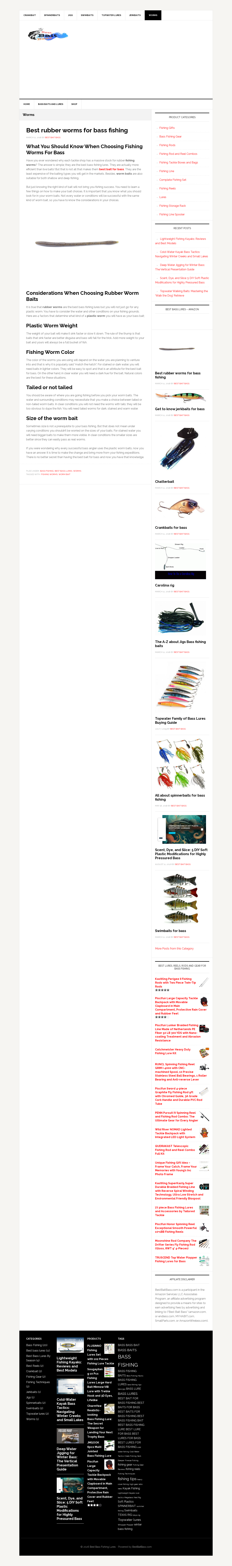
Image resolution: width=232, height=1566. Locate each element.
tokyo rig (136, 1515)
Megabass (128, 1497)
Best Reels (33, 1365)
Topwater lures (35, 1413)
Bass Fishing (47, 471)
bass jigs (121, 1389)
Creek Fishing (131, 1456)
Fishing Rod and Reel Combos (178, 153)
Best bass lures (63, 471)
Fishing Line (166, 171)
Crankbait (32, 1371)
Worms (77, 471)
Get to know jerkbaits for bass (180, 409)
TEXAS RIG (125, 1514)
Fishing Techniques (38, 1382)
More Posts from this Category (174, 948)
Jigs (28, 1397)
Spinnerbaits (34, 1402)
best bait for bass (111, 169)
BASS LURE (133, 1388)
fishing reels (133, 1469)
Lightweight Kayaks (126, 1493)
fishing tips (127, 1479)
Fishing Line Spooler (172, 214)
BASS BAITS (127, 1350)
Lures (162, 197)
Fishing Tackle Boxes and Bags (178, 162)
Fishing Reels (167, 188)
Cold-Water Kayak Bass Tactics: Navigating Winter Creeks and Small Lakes (70, 1409)
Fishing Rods (167, 145)
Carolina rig (164, 585)
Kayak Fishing (131, 1488)
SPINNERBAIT (127, 1506)
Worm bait (64, 474)
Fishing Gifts (167, 127)
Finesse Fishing (131, 1460)
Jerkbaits (31, 1392)
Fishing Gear (34, 1376)
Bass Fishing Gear (170, 136)
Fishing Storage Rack (172, 205)
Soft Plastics (126, 1501)
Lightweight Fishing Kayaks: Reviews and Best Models (69, 1364)
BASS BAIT (133, 1345)
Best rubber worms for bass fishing (77, 130)
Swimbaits (32, 1408)
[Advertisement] (141, 59)
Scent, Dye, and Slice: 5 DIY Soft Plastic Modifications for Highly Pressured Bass (181, 854)
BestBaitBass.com (142, 1546)
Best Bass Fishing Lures (103, 1546)
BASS (121, 1345)
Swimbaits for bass (170, 931)
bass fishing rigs (134, 1385)
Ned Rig (137, 1497)
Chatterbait (164, 482)
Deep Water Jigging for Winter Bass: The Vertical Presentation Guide (67, 1459)
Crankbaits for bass (171, 528)
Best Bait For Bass (48, 34)
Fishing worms (49, 474)
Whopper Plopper (125, 1525)
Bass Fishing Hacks (135, 1376)
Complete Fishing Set (172, 179)
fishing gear (125, 1464)
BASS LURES (128, 1394)
